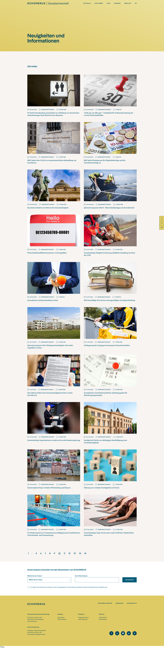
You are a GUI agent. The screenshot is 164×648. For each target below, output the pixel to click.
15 (85, 553)
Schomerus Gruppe (105, 603)
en (136, 3)
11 (64, 553)
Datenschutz (132, 603)
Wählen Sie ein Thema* (34, 576)
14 (80, 553)
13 (75, 553)
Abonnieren (129, 580)
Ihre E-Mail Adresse (81, 576)
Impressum (120, 603)
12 (69, 553)
